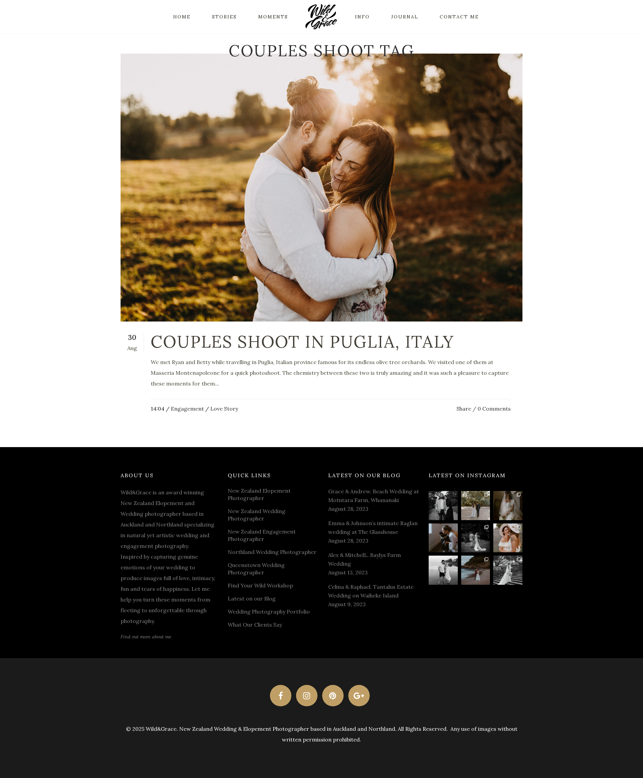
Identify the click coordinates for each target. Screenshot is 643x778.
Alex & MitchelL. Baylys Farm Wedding (364, 559)
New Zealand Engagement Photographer (262, 535)
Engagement (187, 408)
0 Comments (494, 408)
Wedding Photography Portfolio (269, 611)
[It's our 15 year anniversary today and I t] (443, 505)
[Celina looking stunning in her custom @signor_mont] (507, 505)
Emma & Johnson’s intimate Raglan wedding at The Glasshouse (373, 527)
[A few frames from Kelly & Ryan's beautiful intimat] (475, 570)
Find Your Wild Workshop (260, 585)
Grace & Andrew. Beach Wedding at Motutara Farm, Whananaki (373, 495)
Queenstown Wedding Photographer (256, 569)
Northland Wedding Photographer (272, 552)
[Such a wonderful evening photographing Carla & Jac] (443, 570)
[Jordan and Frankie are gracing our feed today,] (443, 538)
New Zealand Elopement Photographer (259, 494)
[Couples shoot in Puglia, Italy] (321, 188)
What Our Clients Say (255, 624)
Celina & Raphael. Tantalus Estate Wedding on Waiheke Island (371, 591)
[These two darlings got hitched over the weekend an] (475, 505)
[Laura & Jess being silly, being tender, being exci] (507, 538)
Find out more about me (146, 637)
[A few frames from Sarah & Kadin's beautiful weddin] (475, 538)
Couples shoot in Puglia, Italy (302, 341)
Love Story (224, 408)
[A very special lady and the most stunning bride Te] (507, 570)
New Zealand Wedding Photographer (256, 515)
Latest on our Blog (252, 598)
